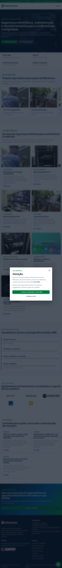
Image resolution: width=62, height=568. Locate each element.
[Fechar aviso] (49, 270)
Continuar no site (31, 296)
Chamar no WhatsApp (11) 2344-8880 (32, 292)
